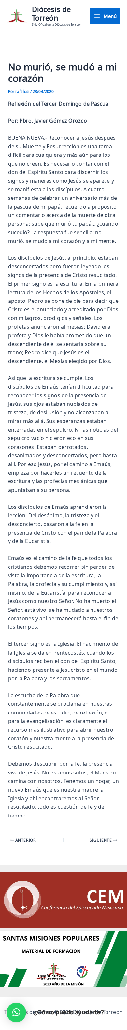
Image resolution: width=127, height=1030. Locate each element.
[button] (16, 1012)
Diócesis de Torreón (51, 13)
